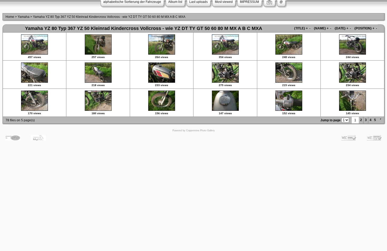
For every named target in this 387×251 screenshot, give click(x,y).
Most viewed (224, 2)
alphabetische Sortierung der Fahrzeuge (132, 2)
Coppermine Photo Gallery (200, 130)
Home (10, 17)
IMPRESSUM (249, 2)
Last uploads (198, 2)
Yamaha (23, 17)
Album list (175, 2)
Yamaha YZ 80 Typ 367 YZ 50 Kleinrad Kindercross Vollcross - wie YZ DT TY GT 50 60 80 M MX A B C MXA (109, 17)
